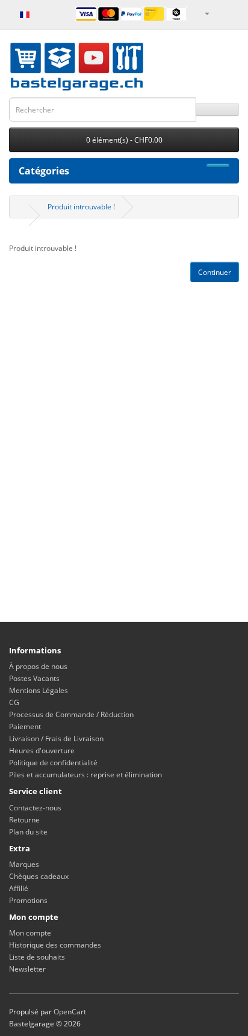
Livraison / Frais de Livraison (56, 738)
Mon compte (30, 933)
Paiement (25, 726)
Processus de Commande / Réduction (71, 714)
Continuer (214, 272)
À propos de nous (38, 666)
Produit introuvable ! (81, 207)
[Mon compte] (206, 13)
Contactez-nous (35, 808)
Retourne (24, 820)
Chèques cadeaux (39, 876)
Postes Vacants (34, 678)
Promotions (28, 900)
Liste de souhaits (37, 957)
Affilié (18, 888)
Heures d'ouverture (42, 750)
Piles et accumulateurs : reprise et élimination (85, 774)
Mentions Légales (38, 690)
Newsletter (27, 969)
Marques (24, 864)
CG (14, 702)
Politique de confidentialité (53, 762)
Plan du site (28, 832)
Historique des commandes (55, 945)
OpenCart (70, 1012)
